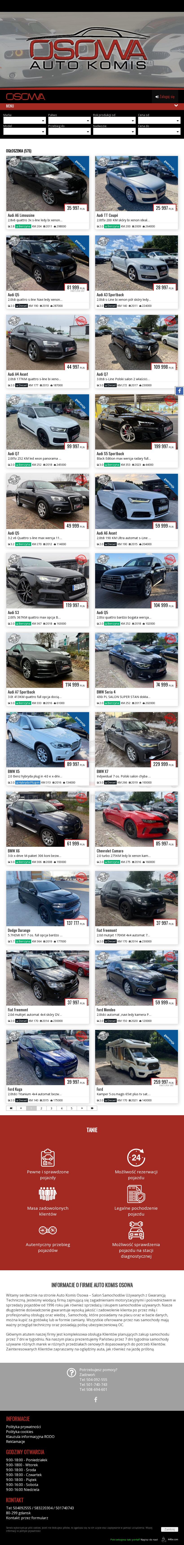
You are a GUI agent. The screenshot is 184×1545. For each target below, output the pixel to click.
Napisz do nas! (134, 1539)
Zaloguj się (167, 96)
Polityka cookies (19, 1431)
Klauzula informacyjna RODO (30, 1436)
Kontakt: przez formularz (27, 1517)
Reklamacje (15, 1441)
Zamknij (169, 1529)
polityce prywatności (30, 1530)
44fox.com (173, 1539)
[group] (92, 45)
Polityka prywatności (23, 1426)
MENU (10, 106)
